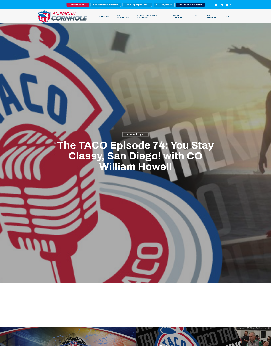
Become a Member (77, 5)
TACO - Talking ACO (135, 134)
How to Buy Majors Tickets (137, 5)
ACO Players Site (164, 5)
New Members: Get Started (105, 5)
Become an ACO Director (190, 5)
